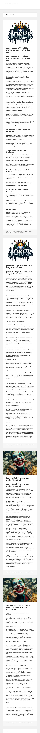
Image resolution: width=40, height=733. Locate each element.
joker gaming (26, 231)
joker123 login (11, 232)
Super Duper (15, 231)
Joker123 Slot (21, 84)
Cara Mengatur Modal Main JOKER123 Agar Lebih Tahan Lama (18, 50)
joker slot (29, 231)
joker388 (15, 232)
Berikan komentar (21, 232)
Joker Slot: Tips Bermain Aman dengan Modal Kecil (19, 267)
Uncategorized (22, 444)
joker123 (20, 231)
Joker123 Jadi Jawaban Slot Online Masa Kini (17, 479)
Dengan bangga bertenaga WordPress (12, 730)
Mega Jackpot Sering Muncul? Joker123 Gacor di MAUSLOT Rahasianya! (18, 607)
